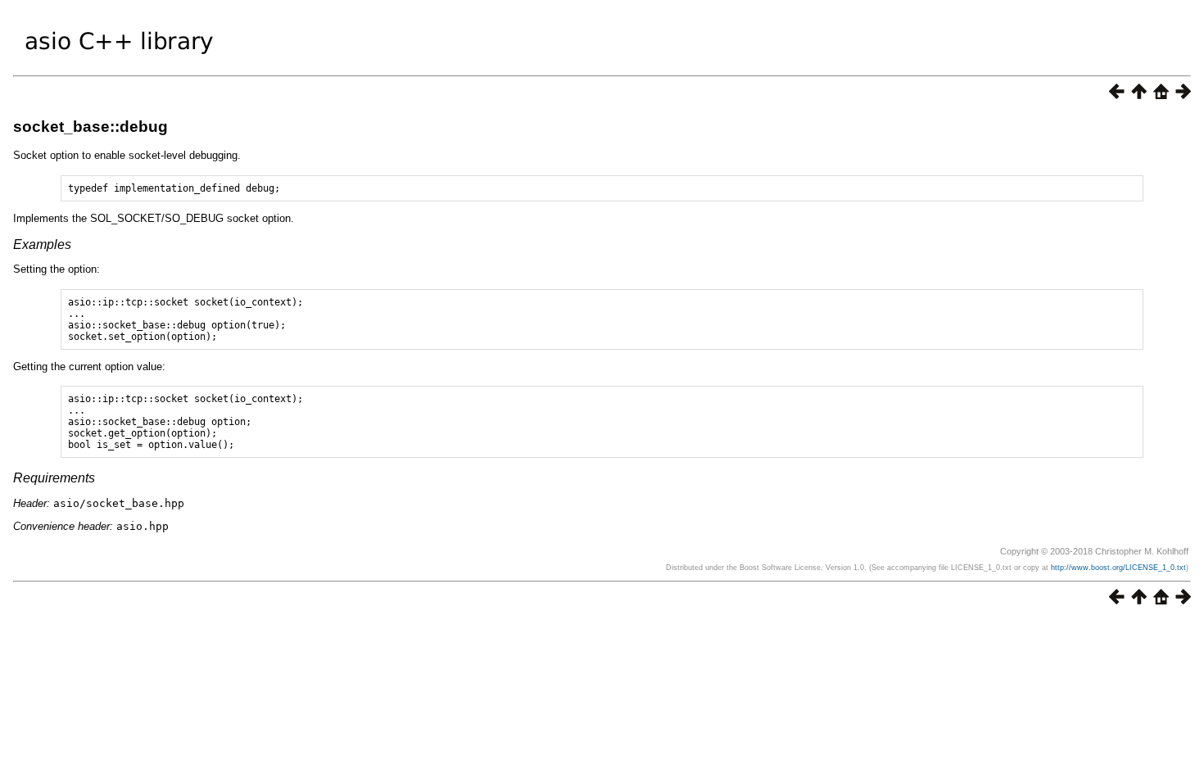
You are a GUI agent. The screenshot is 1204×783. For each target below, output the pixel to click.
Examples (42, 244)
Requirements (54, 478)
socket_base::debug (90, 126)
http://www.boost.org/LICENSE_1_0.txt (1118, 567)
